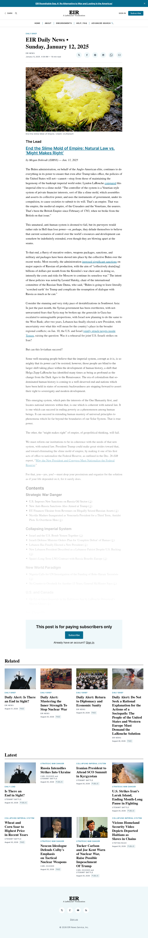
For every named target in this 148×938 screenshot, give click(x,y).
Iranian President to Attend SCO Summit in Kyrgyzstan (91, 771)
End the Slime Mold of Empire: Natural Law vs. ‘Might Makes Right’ (70, 150)
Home (37, 23)
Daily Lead (10, 787)
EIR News (30, 53)
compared (110, 183)
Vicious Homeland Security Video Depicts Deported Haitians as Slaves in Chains (125, 830)
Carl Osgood (47, 776)
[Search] (16, 13)
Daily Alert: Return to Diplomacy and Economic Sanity (91, 701)
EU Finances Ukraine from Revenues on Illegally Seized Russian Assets (71, 511)
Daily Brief (31, 33)
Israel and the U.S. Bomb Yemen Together (53, 535)
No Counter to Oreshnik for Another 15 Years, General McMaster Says (70, 583)
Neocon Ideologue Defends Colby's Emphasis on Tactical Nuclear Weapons (53, 853)
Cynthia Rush (119, 843)
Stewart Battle (13, 799)
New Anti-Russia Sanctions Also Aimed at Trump (58, 506)
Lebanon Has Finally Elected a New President (56, 545)
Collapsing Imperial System (91, 763)
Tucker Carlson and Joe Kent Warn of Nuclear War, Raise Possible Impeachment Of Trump (90, 855)
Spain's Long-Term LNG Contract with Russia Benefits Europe (65, 558)
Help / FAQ (81, 23)
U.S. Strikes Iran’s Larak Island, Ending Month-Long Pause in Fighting (127, 797)
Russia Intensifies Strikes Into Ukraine (55, 769)
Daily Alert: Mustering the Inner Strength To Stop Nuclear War (53, 703)
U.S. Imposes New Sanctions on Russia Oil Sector (58, 501)
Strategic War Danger (52, 763)
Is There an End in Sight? (15, 793)
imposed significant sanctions (99, 261)
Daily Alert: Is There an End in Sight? (20, 699)
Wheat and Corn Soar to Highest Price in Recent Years (16, 828)
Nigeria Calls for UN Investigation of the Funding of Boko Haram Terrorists (73, 574)
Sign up (74, 919)
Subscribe (136, 13)
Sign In (122, 13)
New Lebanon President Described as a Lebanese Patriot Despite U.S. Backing (75, 549)
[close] (144, 3)
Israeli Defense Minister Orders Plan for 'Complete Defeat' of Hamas (69, 540)
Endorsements (64, 23)
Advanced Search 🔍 (102, 23)
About (48, 23)
